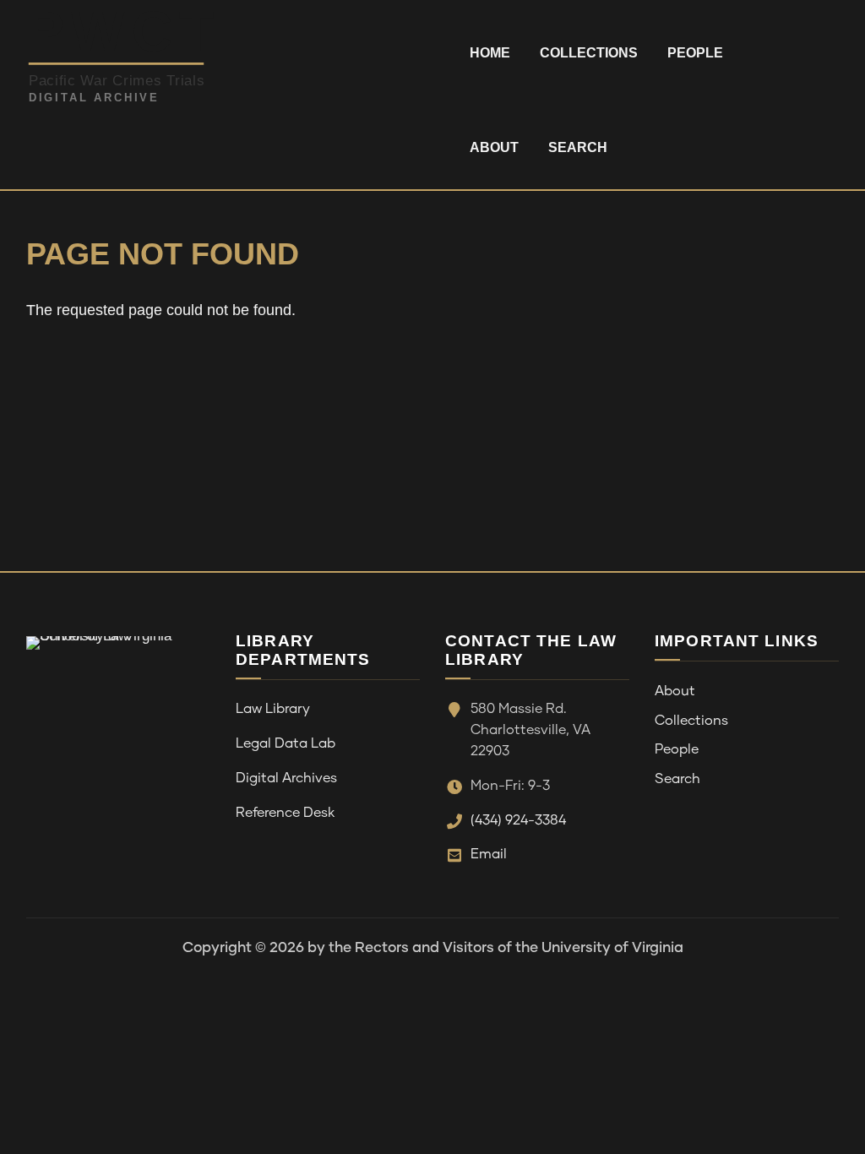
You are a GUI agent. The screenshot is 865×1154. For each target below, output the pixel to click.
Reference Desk (285, 812)
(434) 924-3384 (518, 820)
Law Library (273, 709)
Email (489, 854)
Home (490, 53)
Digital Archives (286, 778)
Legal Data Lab (285, 743)
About (494, 147)
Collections (589, 53)
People (695, 53)
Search (577, 147)
